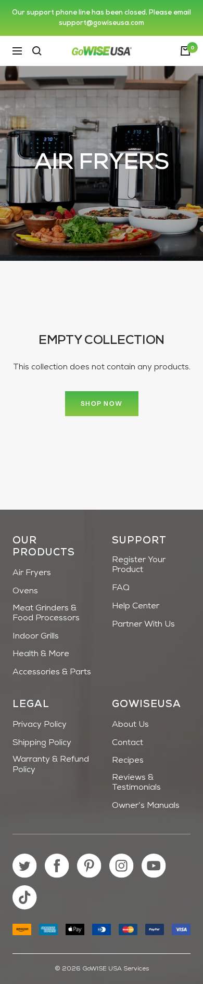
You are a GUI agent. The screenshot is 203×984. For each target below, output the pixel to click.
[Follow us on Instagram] (121, 866)
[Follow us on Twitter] (24, 866)
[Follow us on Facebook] (57, 866)
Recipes (128, 760)
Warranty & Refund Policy (50, 764)
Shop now (102, 403)
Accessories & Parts (51, 672)
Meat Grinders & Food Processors (46, 613)
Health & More (40, 654)
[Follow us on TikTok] (24, 897)
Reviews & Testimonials (136, 783)
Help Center (135, 606)
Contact (127, 743)
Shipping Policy (41, 743)
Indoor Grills (35, 636)
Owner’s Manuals (146, 806)
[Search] (37, 51)
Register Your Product (139, 565)
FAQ (121, 588)
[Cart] (185, 51)
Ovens (25, 591)
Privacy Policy (39, 725)
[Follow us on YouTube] (154, 866)
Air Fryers (31, 573)
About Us (130, 725)
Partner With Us (143, 624)
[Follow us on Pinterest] (89, 866)
